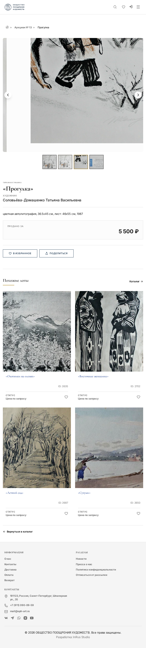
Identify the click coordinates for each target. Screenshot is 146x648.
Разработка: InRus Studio (73, 637)
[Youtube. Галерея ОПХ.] (32, 618)
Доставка (10, 569)
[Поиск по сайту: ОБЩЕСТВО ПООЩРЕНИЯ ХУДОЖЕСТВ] (115, 7)
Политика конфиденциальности (96, 569)
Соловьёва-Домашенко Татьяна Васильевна (42, 200)
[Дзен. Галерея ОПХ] (25, 618)
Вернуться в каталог (20, 531)
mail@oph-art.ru (20, 611)
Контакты (10, 564)
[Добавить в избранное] (66, 397)
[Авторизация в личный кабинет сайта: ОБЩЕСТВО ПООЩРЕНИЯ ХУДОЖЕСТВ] (131, 7)
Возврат (9, 580)
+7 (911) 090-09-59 (22, 605)
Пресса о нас (84, 564)
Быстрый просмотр (37, 336)
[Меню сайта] (138, 7)
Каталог (134, 281)
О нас (7, 558)
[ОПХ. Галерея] (12, 618)
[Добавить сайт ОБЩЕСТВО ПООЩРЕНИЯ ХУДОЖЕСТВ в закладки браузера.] (123, 7)
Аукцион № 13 (23, 27)
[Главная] (7, 27)
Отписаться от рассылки (91, 574)
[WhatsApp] (19, 618)
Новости (81, 558)
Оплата (8, 574)
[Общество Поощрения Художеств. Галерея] (6, 618)
